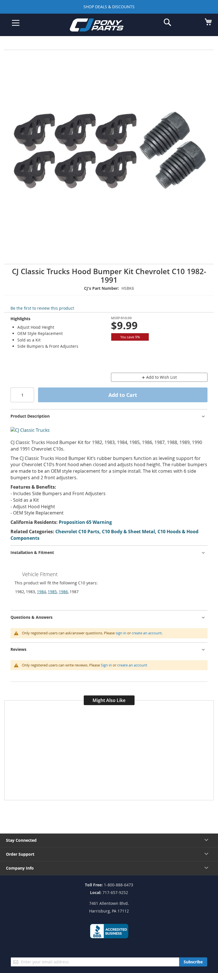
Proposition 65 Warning (85, 522)
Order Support (20, 854)
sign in (121, 633)
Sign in (106, 665)
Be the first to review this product (42, 308)
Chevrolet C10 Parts (77, 531)
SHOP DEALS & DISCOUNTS (109, 6)
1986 (63, 591)
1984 (41, 591)
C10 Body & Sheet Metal (128, 531)
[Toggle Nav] (15, 23)
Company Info (20, 868)
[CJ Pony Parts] (105, 26)
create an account (147, 633)
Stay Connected (21, 840)
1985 (52, 591)
